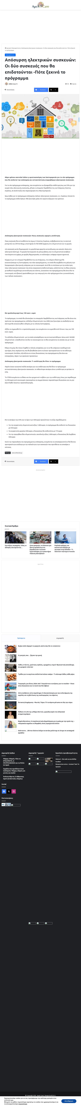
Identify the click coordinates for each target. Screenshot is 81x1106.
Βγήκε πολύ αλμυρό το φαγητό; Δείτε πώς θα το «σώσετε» (39, 646)
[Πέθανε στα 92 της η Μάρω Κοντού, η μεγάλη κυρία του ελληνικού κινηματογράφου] (10, 715)
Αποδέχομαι (69, 1101)
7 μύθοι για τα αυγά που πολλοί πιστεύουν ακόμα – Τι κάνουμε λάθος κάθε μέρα (46, 674)
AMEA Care (12, 84)
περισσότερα (22, 1104)
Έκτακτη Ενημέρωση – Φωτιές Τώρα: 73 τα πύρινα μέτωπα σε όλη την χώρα (45, 702)
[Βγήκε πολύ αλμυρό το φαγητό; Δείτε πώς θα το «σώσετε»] (10, 649)
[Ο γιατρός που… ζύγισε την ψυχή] (10, 658)
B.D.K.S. (53, 1095)
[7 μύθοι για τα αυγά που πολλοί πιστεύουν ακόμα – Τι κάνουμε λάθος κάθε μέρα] (10, 677)
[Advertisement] (40, 27)
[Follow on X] (17, 84)
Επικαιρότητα (16, 48)
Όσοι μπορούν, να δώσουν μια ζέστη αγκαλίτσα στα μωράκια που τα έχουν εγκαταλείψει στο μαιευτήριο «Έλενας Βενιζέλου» (40, 549)
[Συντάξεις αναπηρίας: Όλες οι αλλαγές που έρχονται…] (15, 537)
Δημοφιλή (60, 638)
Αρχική (8, 48)
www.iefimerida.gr (17, 452)
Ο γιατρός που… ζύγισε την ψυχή (30, 655)
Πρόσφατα (21, 638)
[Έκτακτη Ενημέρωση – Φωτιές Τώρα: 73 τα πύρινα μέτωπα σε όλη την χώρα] (10, 705)
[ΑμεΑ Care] (40, 4)
